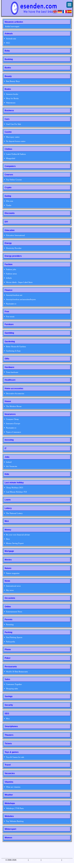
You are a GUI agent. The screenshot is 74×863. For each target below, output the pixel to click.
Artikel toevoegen (12, 26)
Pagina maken (34, 860)
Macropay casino (13, 137)
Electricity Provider (14, 248)
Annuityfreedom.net (14, 295)
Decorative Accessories (15, 393)
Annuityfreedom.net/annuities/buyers (21, 299)
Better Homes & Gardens (16, 346)
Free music (10, 316)
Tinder (8, 205)
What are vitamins (13, 787)
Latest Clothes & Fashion (16, 154)
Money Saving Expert (15, 543)
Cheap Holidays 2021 (14, 488)
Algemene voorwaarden (51, 860)
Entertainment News (14, 612)
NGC (8, 43)
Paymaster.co (11, 304)
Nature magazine (12, 573)
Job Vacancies (11, 466)
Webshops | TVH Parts (15, 808)
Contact (65, 860)
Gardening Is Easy (13, 351)
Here (8, 539)
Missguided (10, 158)
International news (13, 586)
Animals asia (11, 39)
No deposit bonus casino (15, 141)
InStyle (9, 278)
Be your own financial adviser (18, 535)
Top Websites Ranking (15, 821)
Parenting (10, 624)
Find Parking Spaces (14, 637)
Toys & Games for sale (15, 757)
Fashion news (11, 274)
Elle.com (9, 201)
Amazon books (12, 94)
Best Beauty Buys (13, 81)
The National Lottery (14, 513)
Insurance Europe (13, 423)
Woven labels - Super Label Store (19, 282)
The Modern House (14, 406)
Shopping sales (12, 689)
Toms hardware (12, 372)
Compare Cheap (12, 419)
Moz (8, 719)
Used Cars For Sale (13, 124)
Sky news (10, 590)
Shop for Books (12, 98)
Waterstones (10, 103)
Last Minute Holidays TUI (16, 492)
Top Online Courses (14, 180)
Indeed (9, 462)
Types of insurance (13, 432)
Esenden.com (22, 860)
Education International (15, 235)
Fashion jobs (11, 269)
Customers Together (14, 684)
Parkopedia (10, 642)
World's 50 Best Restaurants (17, 672)
